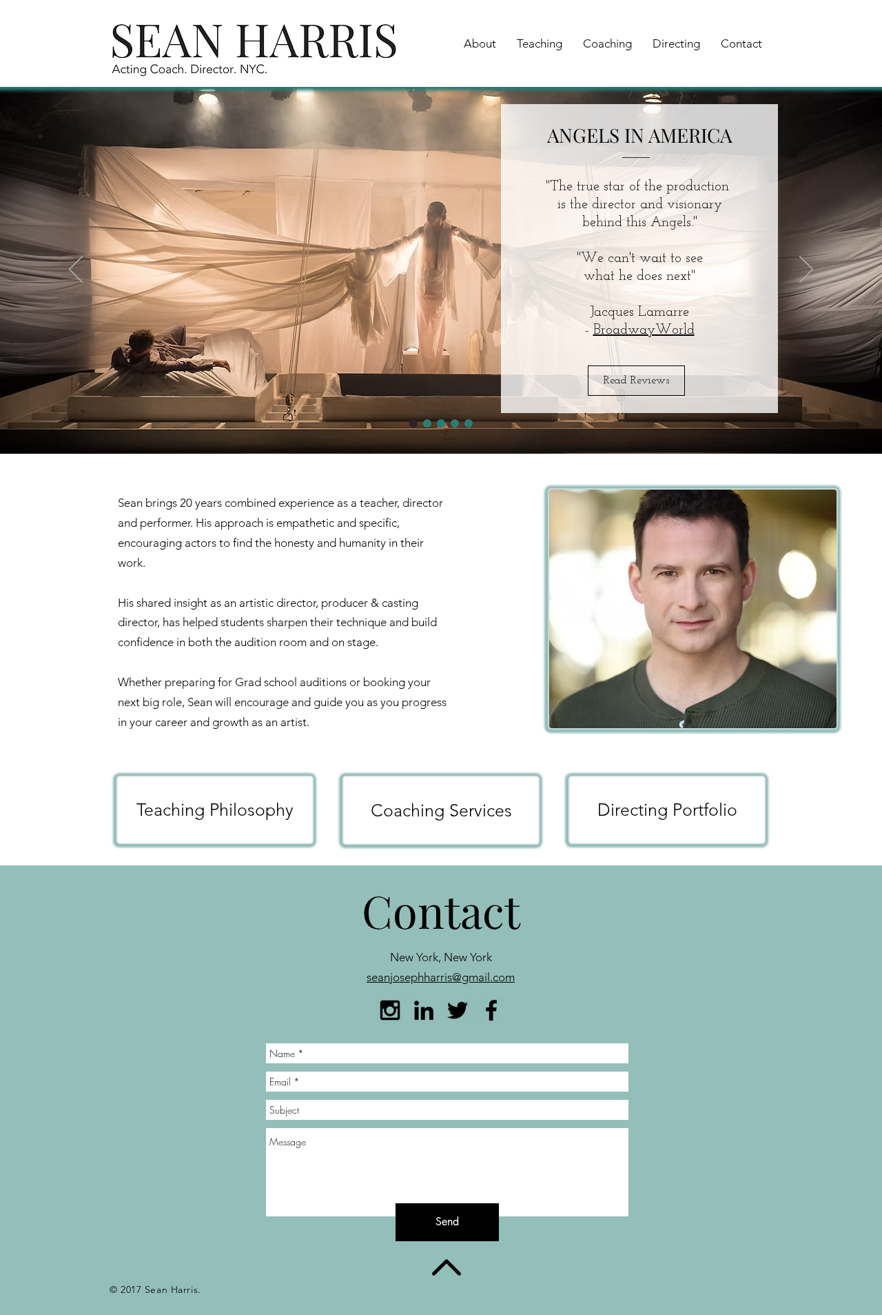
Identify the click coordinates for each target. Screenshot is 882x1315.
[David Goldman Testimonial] (455, 423)
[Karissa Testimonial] (427, 423)
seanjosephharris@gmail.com (441, 977)
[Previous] (76, 270)
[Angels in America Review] (413, 423)
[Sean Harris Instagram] (390, 1010)
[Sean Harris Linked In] (424, 1010)
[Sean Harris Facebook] (491, 1010)
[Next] (806, 270)
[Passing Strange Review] (468, 423)
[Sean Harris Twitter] (457, 1010)
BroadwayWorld (563, 330)
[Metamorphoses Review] (441, 423)
